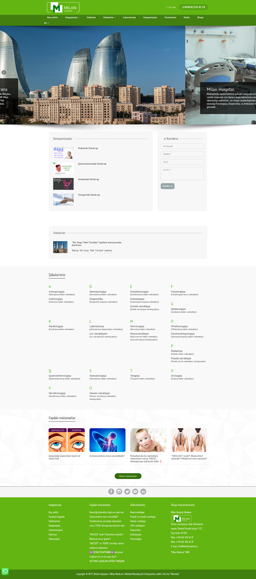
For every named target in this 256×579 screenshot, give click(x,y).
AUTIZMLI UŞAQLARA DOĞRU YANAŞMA (106, 561)
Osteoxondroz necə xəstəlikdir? (103, 517)
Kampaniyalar (150, 17)
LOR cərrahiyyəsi (137, 526)
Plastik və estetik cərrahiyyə (143, 517)
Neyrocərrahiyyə (137, 512)
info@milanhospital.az (188, 546)
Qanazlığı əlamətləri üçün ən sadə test (106, 512)
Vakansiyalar (54, 539)
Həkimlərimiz (54, 521)
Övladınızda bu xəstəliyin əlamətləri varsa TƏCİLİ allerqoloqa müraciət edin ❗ (106, 526)
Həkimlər (91, 17)
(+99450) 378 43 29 (193, 7)
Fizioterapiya (135, 539)
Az (45, 22)
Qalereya (53, 534)
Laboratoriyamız (56, 530)
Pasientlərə (170, 17)
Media (187, 17)
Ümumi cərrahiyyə (138, 521)
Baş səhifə (52, 17)
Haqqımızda (71, 17)
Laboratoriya (129, 17)
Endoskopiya (135, 534)
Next (252, 72)
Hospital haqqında (57, 517)
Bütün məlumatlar (128, 476)
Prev (3, 72)
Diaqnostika (135, 530)
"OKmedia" (175, 574)
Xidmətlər (108, 17)
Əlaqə (200, 17)
